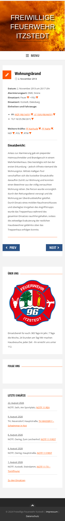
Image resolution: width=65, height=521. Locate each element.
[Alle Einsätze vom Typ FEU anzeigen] (37, 97)
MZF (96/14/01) (22, 114)
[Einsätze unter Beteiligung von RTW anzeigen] (30, 133)
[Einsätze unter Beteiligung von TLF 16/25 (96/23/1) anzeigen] (32, 119)
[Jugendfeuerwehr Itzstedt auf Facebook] (21, 376)
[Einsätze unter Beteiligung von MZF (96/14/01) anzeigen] (32, 114)
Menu (35, 55)
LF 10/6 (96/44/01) (43, 114)
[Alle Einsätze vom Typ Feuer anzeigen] (28, 97)
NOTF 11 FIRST (48, 439)
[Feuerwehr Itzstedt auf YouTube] (27, 376)
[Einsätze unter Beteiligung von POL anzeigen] (22, 133)
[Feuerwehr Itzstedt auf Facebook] (10, 376)
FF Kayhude (32, 128)
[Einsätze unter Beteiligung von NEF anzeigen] (13, 133)
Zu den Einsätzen (16, 480)
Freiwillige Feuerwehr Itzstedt (32, 27)
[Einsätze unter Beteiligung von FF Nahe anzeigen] (52, 129)
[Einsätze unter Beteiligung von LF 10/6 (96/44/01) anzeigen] (54, 114)
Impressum (52, 511)
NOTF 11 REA (43, 407)
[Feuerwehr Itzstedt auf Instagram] (16, 376)
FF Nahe (46, 128)
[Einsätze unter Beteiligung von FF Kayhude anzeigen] (40, 129)
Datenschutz (32, 516)
